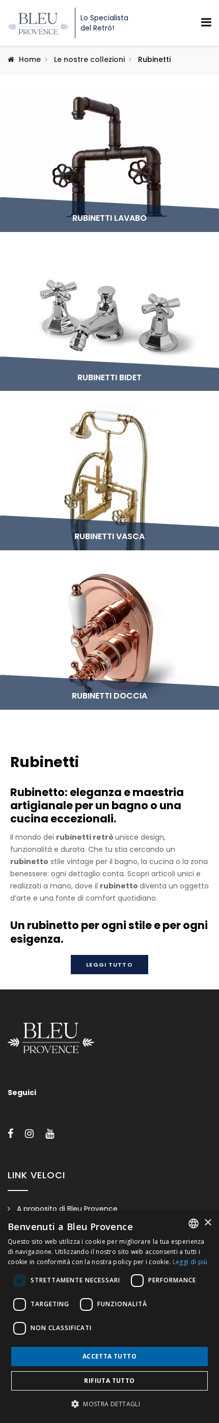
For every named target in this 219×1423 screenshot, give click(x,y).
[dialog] (109, 1317)
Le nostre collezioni (89, 59)
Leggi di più (190, 1261)
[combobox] (193, 1223)
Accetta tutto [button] (109, 1356)
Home (30, 59)
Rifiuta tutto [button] (109, 1380)
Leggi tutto (109, 965)
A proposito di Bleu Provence (67, 1208)
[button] (109, 1404)
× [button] (207, 1223)
